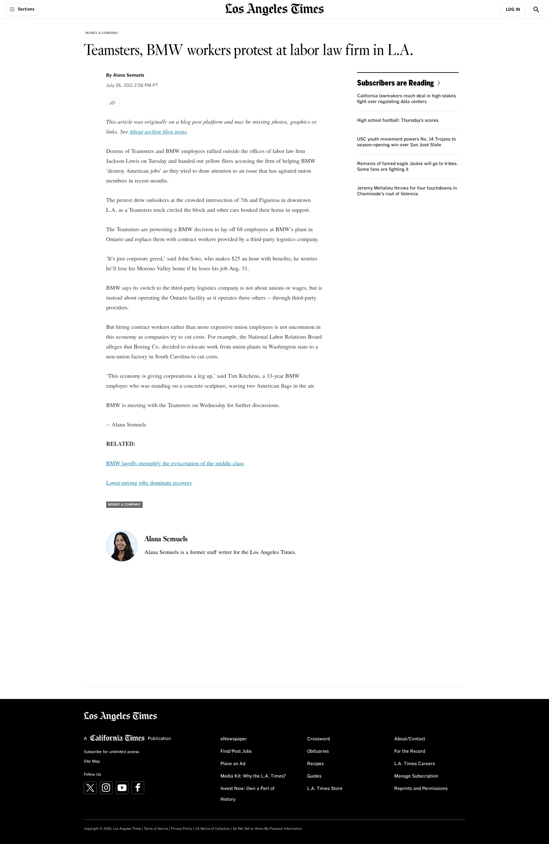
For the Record (409, 751)
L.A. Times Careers (414, 764)
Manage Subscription (416, 776)
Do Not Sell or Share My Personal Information (267, 828)
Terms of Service (156, 828)
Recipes (315, 764)
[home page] (274, 8)
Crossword (318, 739)
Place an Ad (232, 764)
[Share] (112, 102)
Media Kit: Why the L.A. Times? (253, 776)
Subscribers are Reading (395, 82)
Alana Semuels (128, 75)
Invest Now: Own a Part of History (247, 794)
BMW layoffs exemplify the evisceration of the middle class (175, 463)
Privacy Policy (181, 828)
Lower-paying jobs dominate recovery (149, 482)
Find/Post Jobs (236, 751)
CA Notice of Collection (212, 828)
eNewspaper (233, 739)
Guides (314, 776)
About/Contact (409, 739)
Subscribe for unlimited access (111, 752)
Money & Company (101, 33)
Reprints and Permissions (421, 788)
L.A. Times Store (324, 788)
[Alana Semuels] (122, 546)
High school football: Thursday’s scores (397, 120)
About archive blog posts (158, 131)
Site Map (92, 762)
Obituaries (318, 751)
